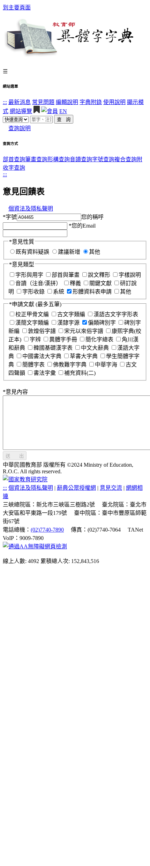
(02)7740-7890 (47, 530)
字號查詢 (103, 159)
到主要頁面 (17, 7)
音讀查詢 (81, 159)
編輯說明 (67, 102)
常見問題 (43, 102)
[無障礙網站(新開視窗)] (35, 546)
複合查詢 (125, 159)
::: (5, 102)
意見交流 (111, 488)
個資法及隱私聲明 (30, 209)
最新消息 (19, 102)
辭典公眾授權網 (76, 488)
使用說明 (114, 102)
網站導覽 (21, 111)
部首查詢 (14, 159)
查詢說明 (19, 128)
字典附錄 (91, 102)
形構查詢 (58, 159)
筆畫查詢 (36, 159)
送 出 (15, 456)
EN (63, 111)
